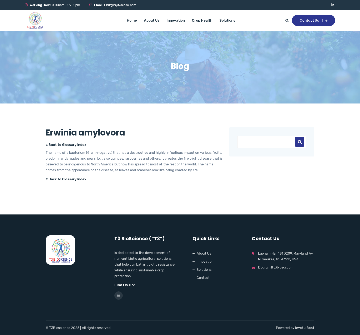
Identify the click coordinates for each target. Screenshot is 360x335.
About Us (152, 20)
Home (132, 20)
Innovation (176, 20)
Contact (203, 278)
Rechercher (299, 142)
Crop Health (202, 20)
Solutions (227, 20)
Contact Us (309, 20)
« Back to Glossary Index (66, 145)
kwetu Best (304, 328)
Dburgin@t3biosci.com (120, 5)
